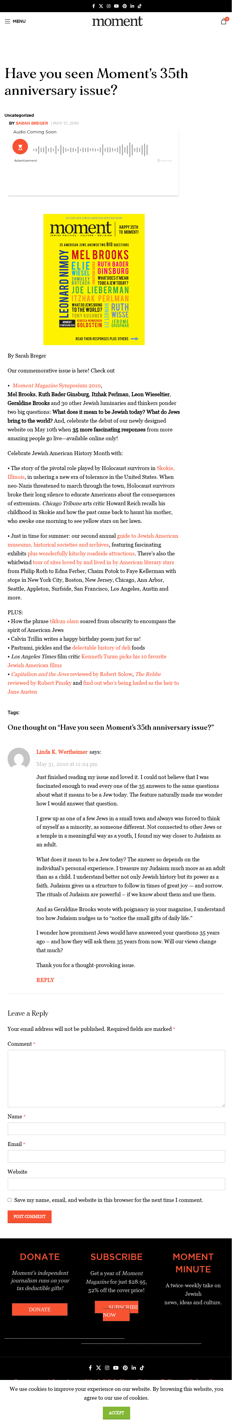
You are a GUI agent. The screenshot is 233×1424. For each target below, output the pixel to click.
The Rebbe (148, 674)
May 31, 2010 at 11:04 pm (67, 764)
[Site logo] (116, 21)
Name (17, 1116)
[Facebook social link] (93, 6)
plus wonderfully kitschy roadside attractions (81, 553)
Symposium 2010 (79, 385)
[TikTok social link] (139, 6)
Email (16, 1144)
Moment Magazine (35, 385)
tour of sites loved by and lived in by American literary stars (103, 562)
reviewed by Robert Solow (71, 674)
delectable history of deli (101, 647)
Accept (116, 1413)
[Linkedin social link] (132, 6)
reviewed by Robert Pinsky (40, 683)
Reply (45, 980)
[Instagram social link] (108, 6)
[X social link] (101, 6)
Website (17, 1171)
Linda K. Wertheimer (61, 752)
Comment (21, 1044)
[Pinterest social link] (125, 6)
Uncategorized (19, 115)
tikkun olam (64, 621)
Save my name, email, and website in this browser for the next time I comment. (108, 1200)
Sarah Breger (32, 123)
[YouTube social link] (116, 6)
